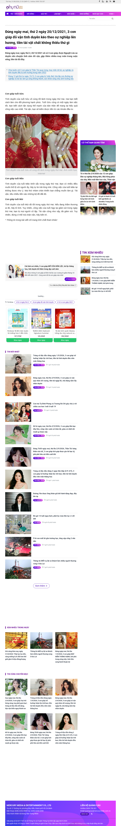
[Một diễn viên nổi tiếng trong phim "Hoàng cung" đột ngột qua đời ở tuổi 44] (107, 213)
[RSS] (111, 1)
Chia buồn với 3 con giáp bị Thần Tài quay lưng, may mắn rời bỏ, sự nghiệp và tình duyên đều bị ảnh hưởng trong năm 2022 (40, 71)
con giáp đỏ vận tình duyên (44, 302)
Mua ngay (18, 340)
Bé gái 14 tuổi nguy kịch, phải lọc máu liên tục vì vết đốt (54, 517)
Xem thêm (71, 279)
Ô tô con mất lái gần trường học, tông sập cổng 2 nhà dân (54, 539)
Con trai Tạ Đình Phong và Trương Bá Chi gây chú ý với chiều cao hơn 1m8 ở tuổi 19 (55, 405)
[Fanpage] (100, 1)
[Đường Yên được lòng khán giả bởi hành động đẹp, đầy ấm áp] (18, 502)
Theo (62, 285)
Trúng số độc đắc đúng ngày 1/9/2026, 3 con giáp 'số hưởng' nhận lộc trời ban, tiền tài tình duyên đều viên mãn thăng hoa (54, 358)
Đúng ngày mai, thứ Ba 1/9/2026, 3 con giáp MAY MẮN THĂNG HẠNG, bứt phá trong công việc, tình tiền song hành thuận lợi (65, 656)
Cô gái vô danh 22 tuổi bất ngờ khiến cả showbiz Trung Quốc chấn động (107, 200)
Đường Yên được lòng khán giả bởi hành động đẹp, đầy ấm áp (55, 494)
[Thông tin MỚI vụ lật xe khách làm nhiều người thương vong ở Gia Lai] (18, 569)
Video (111, 14)
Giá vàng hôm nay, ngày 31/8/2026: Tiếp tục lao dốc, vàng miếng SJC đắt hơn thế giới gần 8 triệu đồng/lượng (15, 655)
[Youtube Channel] (107, 1)
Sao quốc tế (38, 410)
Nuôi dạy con (98, 14)
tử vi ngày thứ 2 (23, 302)
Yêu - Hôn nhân (16, 14)
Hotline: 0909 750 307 (37, 1)
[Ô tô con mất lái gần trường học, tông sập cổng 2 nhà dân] (18, 546)
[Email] (114, 1)
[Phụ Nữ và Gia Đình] (14, 7)
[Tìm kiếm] (112, 18)
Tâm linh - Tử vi (11, 48)
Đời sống (30, 14)
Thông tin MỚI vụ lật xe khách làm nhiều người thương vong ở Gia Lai (54, 562)
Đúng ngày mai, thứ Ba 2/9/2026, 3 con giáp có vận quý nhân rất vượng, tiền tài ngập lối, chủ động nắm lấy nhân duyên (55, 381)
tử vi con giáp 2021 (66, 302)
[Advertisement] (44, 242)
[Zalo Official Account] (103, 1)
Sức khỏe (71, 14)
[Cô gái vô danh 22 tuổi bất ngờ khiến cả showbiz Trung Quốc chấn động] (107, 188)
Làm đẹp (57, 14)
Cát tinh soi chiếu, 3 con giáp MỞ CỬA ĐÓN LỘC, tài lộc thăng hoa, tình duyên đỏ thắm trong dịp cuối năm (49, 267)
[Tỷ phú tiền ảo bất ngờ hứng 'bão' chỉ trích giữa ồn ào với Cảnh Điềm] (88, 188)
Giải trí (44, 14)
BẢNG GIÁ (84, 814)
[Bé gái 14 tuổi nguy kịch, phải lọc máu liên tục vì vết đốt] (18, 524)
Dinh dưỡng (84, 14)
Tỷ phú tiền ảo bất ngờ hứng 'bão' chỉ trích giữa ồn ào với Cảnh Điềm (88, 200)
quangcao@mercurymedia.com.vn (97, 811)
